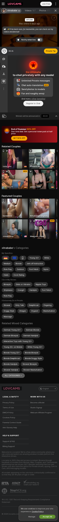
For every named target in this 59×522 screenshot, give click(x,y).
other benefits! (38, 99)
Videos (30, 10)
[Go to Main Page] (18, 4)
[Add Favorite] (4, 51)
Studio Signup (36, 408)
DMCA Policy (8, 413)
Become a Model (37, 403)
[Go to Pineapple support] (5, 491)
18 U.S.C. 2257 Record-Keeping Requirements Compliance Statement (26, 501)
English (46, 389)
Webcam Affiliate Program (41, 413)
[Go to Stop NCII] (18, 491)
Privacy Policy (8, 403)
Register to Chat (33, 103)
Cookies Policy (9, 418)
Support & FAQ (9, 441)
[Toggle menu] (3, 4)
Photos (44, 10)
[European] (14, 258)
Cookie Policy (37, 511)
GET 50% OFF (19, 138)
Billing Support (9, 446)
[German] (5, 258)
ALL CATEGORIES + (13, 375)
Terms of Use (8, 408)
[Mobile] (22, 258)
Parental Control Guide (12, 423)
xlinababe (7, 247)
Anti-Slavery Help (10, 428)
